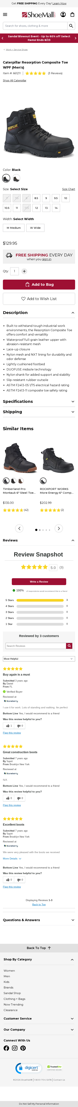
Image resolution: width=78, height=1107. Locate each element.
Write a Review (39, 581)
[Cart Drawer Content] (72, 14)
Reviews (10, 540)
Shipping (12, 411)
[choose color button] (6, 178)
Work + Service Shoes (17, 49)
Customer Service (18, 1018)
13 (46, 208)
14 (56, 208)
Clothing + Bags (14, 999)
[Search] (71, 26)
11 (17, 208)
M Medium (14, 227)
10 (65, 198)
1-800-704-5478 (43, 1079)
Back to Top (39, 904)
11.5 (27, 208)
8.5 (36, 198)
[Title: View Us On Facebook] (6, 1048)
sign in (46, 259)
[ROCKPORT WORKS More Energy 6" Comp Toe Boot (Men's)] (57, 456)
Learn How (59, 3)
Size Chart (68, 189)
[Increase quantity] (24, 271)
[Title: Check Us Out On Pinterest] (23, 1048)
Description (15, 312)
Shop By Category (18, 959)
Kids (6, 982)
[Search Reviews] (69, 646)
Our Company (14, 1029)
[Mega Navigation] (5, 14)
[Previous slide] (3, 38)
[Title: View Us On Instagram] (14, 1048)
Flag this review (12, 732)
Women (9, 970)
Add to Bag (43, 284)
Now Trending (13, 1004)
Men (7, 976)
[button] (29, 1068)
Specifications (18, 401)
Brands (8, 987)
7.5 (17, 198)
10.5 (7, 208)
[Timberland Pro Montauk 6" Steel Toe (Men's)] (20, 456)
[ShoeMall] (39, 14)
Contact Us (59, 1079)
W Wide (35, 227)
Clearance (11, 1010)
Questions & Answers (21, 920)
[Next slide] (74, 38)
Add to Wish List (42, 299)
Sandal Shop (12, 993)
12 (36, 208)
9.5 (56, 198)
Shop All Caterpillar (14, 80)
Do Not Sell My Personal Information (39, 1103)
